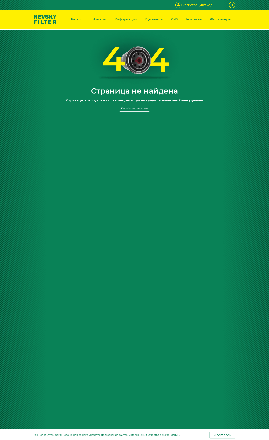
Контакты (194, 19)
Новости (99, 19)
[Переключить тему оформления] (232, 5)
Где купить (154, 19)
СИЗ (174, 19)
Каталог (77, 19)
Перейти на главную (134, 108)
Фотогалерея (221, 19)
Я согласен (222, 435)
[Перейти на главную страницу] (45, 19)
